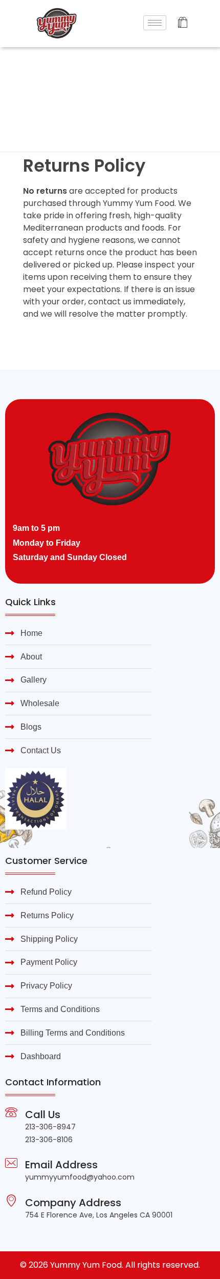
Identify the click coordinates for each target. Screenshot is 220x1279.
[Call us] (11, 1112)
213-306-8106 (49, 1139)
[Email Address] (11, 1163)
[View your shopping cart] (182, 23)
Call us (42, 1114)
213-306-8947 (50, 1127)
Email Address (61, 1165)
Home (32, 77)
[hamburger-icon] (154, 22)
